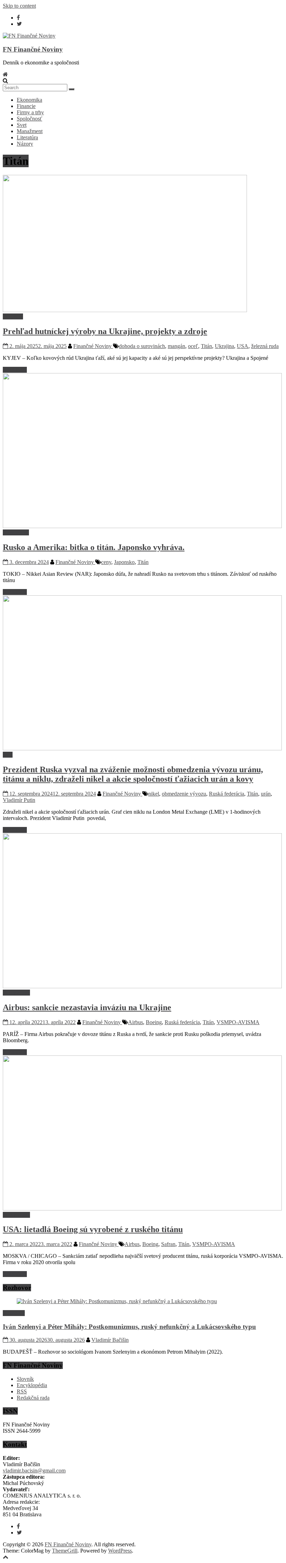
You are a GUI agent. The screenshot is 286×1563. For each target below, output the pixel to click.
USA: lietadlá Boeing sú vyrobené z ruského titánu (93, 1229)
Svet (22, 125)
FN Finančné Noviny (33, 49)
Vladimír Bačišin (110, 1340)
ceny (106, 562)
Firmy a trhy (30, 112)
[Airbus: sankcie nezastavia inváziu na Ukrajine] (142, 986)
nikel (153, 794)
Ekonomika (29, 100)
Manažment (30, 131)
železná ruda (265, 346)
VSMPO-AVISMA (238, 1022)
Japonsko (124, 562)
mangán (176, 346)
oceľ (193, 346)
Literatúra (27, 137)
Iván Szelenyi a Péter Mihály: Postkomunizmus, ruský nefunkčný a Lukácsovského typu (129, 1326)
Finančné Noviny (93, 346)
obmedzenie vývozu (184, 794)
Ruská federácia (226, 794)
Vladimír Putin (19, 800)
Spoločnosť (29, 119)
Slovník (25, 1379)
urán (266, 794)
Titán (206, 346)
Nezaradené (16, 532)
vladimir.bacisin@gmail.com (34, 1470)
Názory (25, 144)
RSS (22, 1391)
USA (242, 346)
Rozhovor (14, 1313)
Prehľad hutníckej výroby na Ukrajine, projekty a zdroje (105, 331)
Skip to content (19, 6)
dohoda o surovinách (142, 346)
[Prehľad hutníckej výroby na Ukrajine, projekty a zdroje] (125, 310)
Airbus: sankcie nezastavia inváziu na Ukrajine (87, 1007)
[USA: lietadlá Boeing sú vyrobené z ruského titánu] (142, 1209)
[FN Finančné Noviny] (5, 74)
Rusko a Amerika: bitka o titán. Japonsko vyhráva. (94, 547)
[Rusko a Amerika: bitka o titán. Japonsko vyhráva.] (142, 526)
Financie (26, 106)
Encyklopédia (32, 1385)
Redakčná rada (33, 1398)
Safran (168, 1244)
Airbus (135, 1022)
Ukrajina (224, 346)
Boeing (154, 1022)
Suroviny (13, 316)
